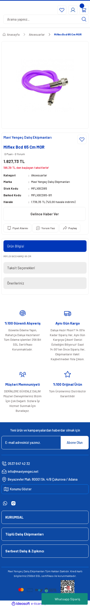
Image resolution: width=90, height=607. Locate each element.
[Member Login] (73, 10)
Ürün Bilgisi (15, 246)
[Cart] (84, 10)
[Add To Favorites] (82, 139)
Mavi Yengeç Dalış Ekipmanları (50, 182)
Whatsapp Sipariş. (68, 599)
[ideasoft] (21, 604)
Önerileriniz (15, 283)
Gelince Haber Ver (44, 214)
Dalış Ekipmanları (34, 571)
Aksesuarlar (39, 175)
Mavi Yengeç (15, 571)
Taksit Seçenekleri (21, 268)
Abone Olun (75, 442)
